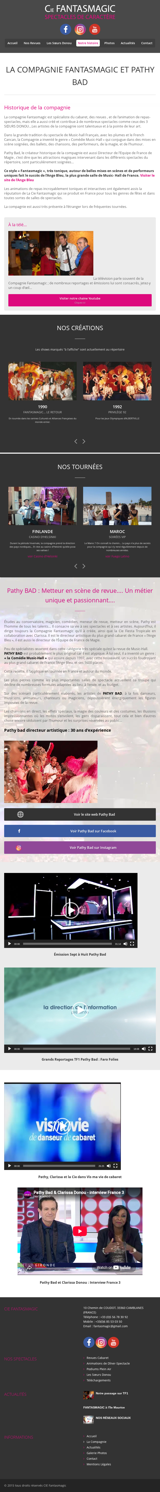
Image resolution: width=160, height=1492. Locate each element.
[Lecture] (10, 944)
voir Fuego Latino (42, 556)
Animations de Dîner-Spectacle (108, 1363)
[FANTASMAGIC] (80, 12)
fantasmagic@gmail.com (111, 1326)
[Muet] (125, 944)
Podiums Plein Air (99, 1369)
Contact (146, 43)
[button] (70, 910)
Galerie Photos (97, 1453)
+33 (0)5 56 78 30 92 (114, 1317)
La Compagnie (96, 1442)
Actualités (128, 43)
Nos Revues (32, 43)
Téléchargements (99, 1380)
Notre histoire (88, 43)
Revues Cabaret (98, 1358)
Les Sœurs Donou (59, 43)
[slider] (67, 944)
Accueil (13, 43)
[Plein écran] (132, 944)
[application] (71, 910)
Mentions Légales (99, 1464)
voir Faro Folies (117, 556)
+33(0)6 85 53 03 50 (108, 1321)
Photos (109, 43)
